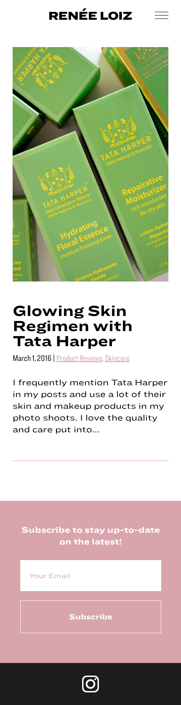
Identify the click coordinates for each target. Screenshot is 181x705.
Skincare (117, 358)
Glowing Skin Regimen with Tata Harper (73, 325)
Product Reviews (79, 358)
